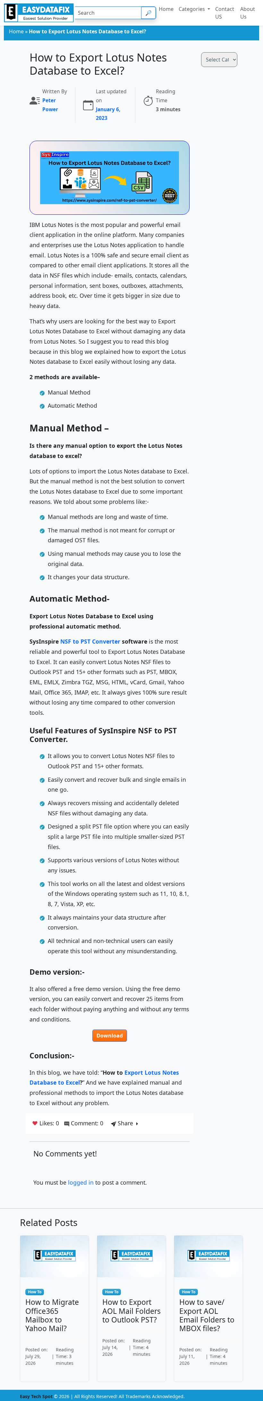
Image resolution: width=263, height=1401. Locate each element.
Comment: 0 (86, 1123)
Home (16, 31)
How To (34, 1292)
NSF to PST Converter (90, 641)
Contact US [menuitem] (224, 12)
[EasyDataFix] (39, 12)
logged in (81, 1182)
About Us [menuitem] (247, 12)
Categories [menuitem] (192, 9)
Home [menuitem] (166, 9)
